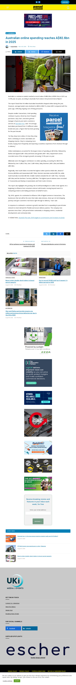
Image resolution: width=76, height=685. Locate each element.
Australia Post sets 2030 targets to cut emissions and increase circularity (42, 218)
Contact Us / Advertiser (12, 603)
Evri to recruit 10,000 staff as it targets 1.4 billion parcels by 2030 (53, 281)
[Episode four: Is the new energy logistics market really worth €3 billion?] (11, 538)
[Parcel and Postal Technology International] (38, 7)
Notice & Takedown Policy (57, 671)
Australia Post (20, 123)
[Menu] (7, 7)
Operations (42, 277)
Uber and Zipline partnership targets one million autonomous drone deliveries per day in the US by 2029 (21, 313)
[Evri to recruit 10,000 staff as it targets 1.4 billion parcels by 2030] (54, 266)
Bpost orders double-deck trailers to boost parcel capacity (20, 281)
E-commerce (10, 33)
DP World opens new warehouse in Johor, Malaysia (32, 546)
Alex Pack (14, 46)
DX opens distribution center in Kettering (53, 244)
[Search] (68, 7)
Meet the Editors (11, 607)
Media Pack (9, 610)
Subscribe (65, 2)
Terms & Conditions (38, 671)
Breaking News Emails (12, 614)
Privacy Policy (24, 671)
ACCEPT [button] (17, 681)
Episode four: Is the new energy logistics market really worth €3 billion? (38, 536)
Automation (9, 308)
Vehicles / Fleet (10, 277)
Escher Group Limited (38, 658)
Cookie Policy (12, 671)
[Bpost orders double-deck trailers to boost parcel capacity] (21, 266)
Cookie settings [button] (7, 681)
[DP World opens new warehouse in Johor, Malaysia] (11, 548)
